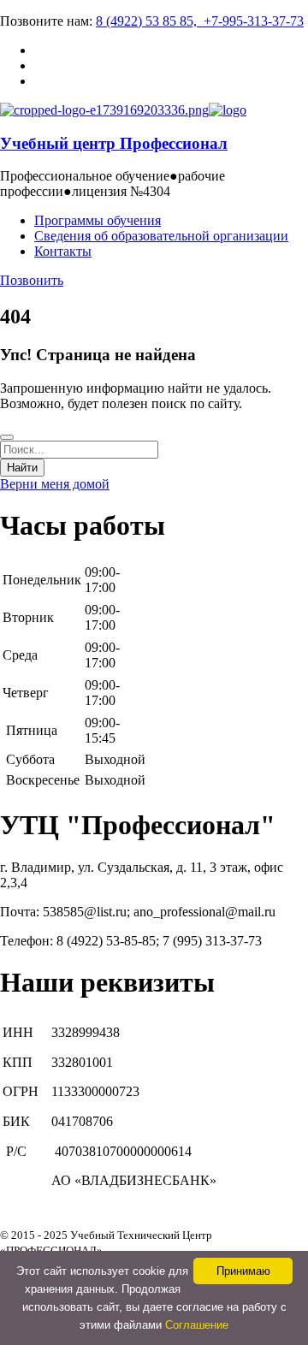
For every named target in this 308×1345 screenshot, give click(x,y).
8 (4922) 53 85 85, (150, 21)
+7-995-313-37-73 (254, 21)
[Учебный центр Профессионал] (104, 110)
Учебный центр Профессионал (114, 143)
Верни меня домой (55, 484)
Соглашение (196, 1324)
